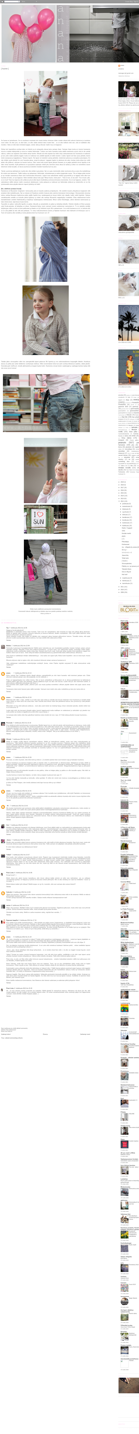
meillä (120, 432)
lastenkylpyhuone (122, 429)
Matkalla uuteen (125, 1154)
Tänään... (132, 1360)
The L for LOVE (126, 780)
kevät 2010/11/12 (132, 423)
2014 (122, 496)
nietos (126, 436)
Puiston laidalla (126, 1345)
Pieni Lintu (10, 872)
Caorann (123, 1283)
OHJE (134, 436)
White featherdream (127, 942)
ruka (129, 453)
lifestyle (134, 429)
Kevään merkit (126, 533)
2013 (122, 498)
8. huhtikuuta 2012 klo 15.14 (20, 905)
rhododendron (135, 451)
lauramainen (125, 1296)
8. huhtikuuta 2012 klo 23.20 (23, 988)
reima (119, 449)
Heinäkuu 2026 (133, 622)
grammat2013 (122, 410)
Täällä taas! (132, 883)
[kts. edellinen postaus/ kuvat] (11, 189)
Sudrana (123, 1276)
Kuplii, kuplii (132, 1245)
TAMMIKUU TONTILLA (132, 830)
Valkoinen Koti (125, 1214)
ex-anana (127, 402)
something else (123, 461)
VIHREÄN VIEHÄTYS (132, 958)
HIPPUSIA (124, 1200)
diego (127, 400)
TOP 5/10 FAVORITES (127, 985)
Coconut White (126, 882)
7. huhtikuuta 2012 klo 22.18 (22, 697)
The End (123, 782)
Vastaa (8, 640)
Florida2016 (122, 404)
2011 (122, 587)
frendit (132, 404)
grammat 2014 (123, 406)
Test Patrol (129, 470)
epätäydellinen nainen (128, 989)
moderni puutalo (126, 766)
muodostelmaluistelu (123, 433)
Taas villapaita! (133, 870)
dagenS (120, 400)
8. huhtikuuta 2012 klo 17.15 (27, 920)
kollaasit (120, 427)
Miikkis (8, 645)
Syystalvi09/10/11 (131, 463)
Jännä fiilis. (125, 555)
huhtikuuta (125, 525)
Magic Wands (133, 1298)
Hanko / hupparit (127, 528)
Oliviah (8, 739)
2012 (122, 501)
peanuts (122, 442)
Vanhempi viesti (85, 1034)
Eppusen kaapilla (12, 920)
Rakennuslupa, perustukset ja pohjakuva (133, 750)
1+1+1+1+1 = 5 (127, 552)
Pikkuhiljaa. (125, 541)
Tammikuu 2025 (133, 663)
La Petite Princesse (127, 909)
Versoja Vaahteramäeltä (128, 675)
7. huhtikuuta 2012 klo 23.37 (21, 855)
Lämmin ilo (124, 800)
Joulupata (131, 419)
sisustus (127, 457)
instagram (121, 419)
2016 (122, 490)
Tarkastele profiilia (124, 76)
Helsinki (129, 415)
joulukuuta (125, 503)
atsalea (128, 395)
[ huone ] (5, 69)
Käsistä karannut (126, 841)
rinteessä (121, 453)
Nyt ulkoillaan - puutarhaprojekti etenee (134, 1217)
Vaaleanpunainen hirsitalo (129, 1159)
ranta (123, 531)
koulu (127, 427)
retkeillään (121, 451)
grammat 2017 (125, 408)
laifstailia (134, 427)
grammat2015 (134, 411)
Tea (7, 628)
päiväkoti (128, 447)
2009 (122, 592)
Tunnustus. (121, 472)
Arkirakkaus (125, 1017)
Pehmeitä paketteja (127, 868)
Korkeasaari (125, 544)
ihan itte (124, 417)
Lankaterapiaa (125, 1003)
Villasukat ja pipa (126, 1325)
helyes (123, 970)
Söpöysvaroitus (133, 1005)
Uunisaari (120, 474)
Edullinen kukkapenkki (132, 1334)
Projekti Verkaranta (127, 854)
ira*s (122, 1263)
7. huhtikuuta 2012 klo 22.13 (22, 673)
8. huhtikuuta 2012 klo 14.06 (23, 872)
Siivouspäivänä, (127, 563)
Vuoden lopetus (133, 1141)
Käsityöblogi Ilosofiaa (128, 1044)
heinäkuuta (126, 517)
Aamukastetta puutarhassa (129, 1359)
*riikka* (8, 855)
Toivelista (132, 1018)
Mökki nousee (125, 924)
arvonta (120, 395)
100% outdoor (125, 648)
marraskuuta (126, 506)
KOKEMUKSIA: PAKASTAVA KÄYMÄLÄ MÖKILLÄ (133, 858)
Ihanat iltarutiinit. (134, 991)
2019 (122, 482)
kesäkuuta (125, 520)
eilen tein (124, 929)
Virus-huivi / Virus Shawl (128, 1327)
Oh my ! (124, 550)
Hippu (123, 1139)
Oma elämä (126, 438)
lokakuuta (125, 509)
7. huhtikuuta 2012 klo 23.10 (18, 825)
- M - (7, 806)
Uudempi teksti (6, 1034)
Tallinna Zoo (124, 465)
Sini (7, 825)
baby (129, 397)
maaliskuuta (126, 578)
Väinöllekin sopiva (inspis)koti (129, 1161)
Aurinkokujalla (125, 813)
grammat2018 (122, 412)
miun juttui (133, 432)
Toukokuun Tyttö (126, 661)
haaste (130, 412)
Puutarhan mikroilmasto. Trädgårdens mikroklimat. (133, 1233)
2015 (122, 493)
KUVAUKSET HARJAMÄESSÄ (134, 1033)
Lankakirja (124, 1179)
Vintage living (125, 1126)
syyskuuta (125, 512)
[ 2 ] (123, 539)
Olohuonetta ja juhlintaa (133, 1087)
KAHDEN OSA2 (133, 1073)
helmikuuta (126, 580)
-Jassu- (8, 840)
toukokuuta (126, 523)
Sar (119, 457)
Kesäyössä (132, 842)
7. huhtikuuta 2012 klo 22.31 (22, 791)
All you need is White (128, 1153)
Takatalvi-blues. (127, 569)
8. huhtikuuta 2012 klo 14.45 (22, 892)
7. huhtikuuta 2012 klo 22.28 (22, 757)
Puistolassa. (125, 1071)
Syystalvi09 (121, 463)
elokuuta (125, 514)
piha (133, 445)
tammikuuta (126, 583)
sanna (8, 905)
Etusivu (45, 1034)
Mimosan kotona (126, 956)
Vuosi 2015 (132, 1284)
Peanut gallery (134, 440)
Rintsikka (124, 1332)
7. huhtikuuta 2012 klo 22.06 (18, 628)
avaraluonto (121, 397)
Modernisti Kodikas (127, 922)
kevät (129, 421)
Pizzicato (9, 723)
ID (118, 417)
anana (8, 673)
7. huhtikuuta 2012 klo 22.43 (19, 806)
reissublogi (128, 449)
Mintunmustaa (125, 1187)
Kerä (122, 1098)
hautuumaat (121, 415)
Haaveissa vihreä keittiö (128, 762)
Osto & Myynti (126, 572)
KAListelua (124, 1258)
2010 (122, 589)
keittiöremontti (122, 421)
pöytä (123, 536)
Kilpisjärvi (130, 425)
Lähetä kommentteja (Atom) (13, 1038)
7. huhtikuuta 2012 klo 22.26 (21, 739)
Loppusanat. (132, 911)
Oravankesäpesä (126, 634)
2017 (122, 487)
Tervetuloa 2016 (134, 1264)
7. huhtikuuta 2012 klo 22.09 (21, 645)
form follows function (128, 1165)
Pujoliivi (123, 895)
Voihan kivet (132, 971)
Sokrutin (9, 892)
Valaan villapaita (126, 1257)
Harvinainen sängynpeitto (133, 816)
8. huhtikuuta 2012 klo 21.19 (22, 937)
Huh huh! (124, 574)
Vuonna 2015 (125, 1278)
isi (126, 419)
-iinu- (122, 731)
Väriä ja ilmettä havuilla (133, 720)
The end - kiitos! (133, 1167)
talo (131, 465)
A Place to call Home (128, 827)
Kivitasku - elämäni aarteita (130, 1057)
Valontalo (124, 1030)
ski (129, 459)
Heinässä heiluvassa (127, 1085)
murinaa (135, 434)
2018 (122, 485)
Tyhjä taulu (125, 558)
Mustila (120, 436)
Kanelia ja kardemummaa (129, 718)
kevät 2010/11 (122, 423)
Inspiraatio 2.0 (133, 1100)
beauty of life (125, 983)
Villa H (123, 689)
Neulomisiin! (132, 733)
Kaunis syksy (133, 1313)
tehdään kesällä (124, 468)
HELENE (131, 1114)
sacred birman (123, 455)
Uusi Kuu (124, 760)
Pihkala (123, 1112)
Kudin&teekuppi (126, 1243)
